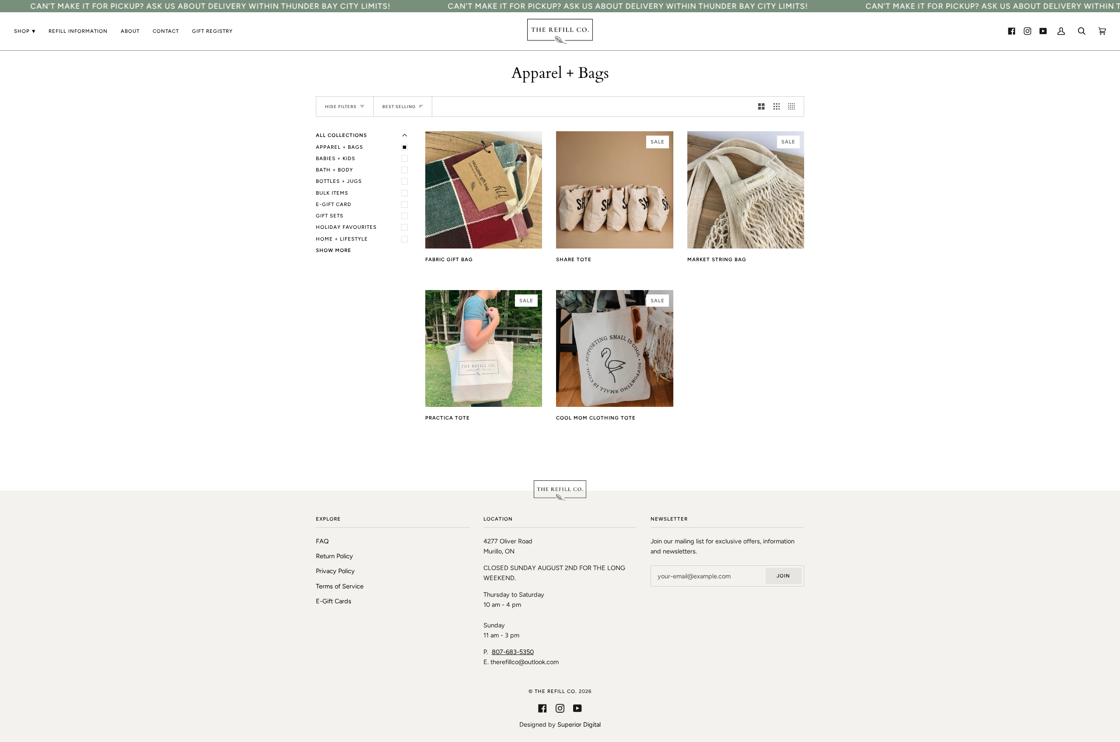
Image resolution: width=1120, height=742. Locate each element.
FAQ (322, 541)
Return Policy (334, 556)
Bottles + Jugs (339, 181)
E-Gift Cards (333, 601)
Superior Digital (579, 724)
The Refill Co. (557, 691)
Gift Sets (329, 216)
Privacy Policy (335, 571)
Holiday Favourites (346, 227)
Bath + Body (334, 170)
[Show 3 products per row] (776, 107)
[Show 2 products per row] (761, 107)
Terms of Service (340, 586)
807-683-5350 (513, 652)
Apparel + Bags (339, 147)
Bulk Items (332, 193)
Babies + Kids (335, 158)
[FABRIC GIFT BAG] (483, 189)
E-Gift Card (333, 204)
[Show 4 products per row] (794, 107)
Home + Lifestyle (342, 239)
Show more (333, 250)
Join (783, 576)
